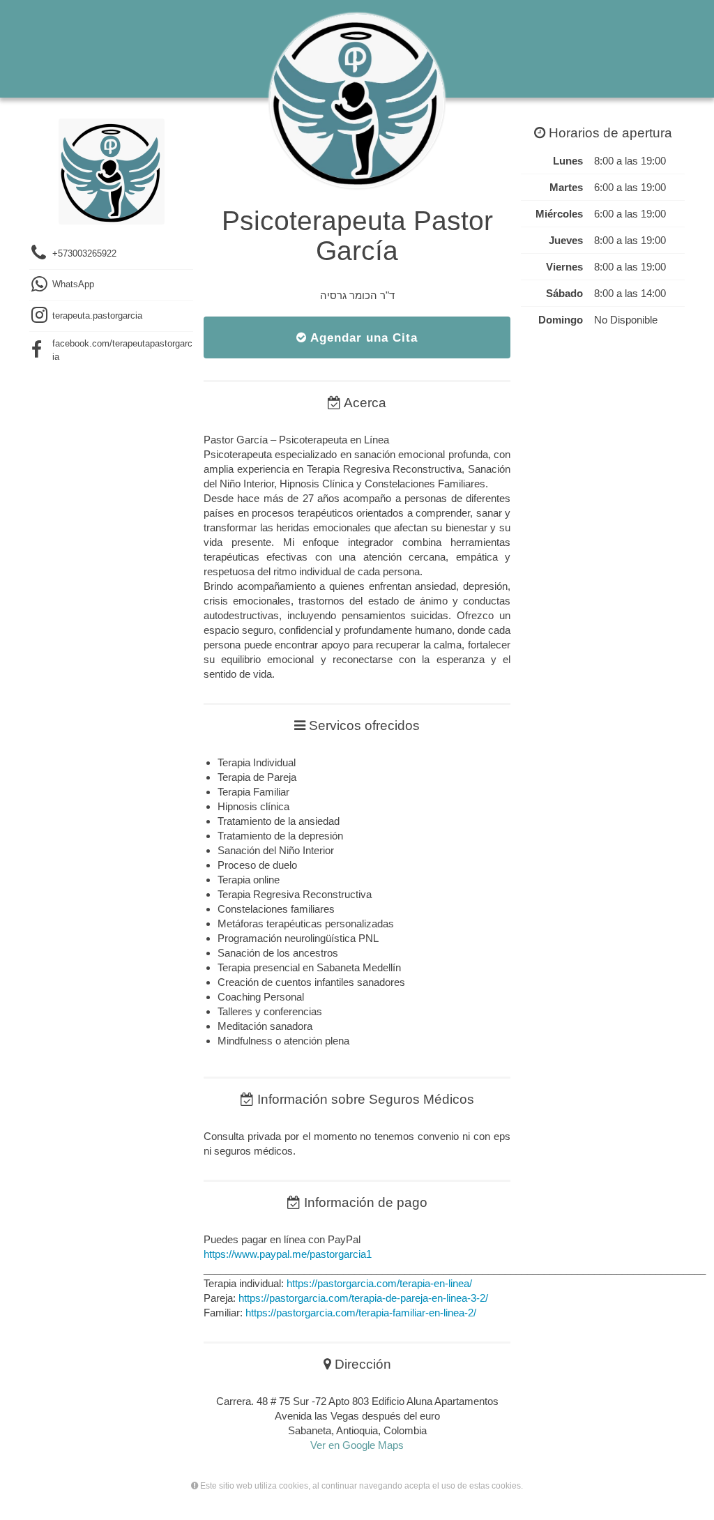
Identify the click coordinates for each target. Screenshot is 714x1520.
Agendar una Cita (362, 337)
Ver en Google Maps (357, 1445)
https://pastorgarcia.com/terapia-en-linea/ (379, 1283)
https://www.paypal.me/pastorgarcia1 (288, 1254)
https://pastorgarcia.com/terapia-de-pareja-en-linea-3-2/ (363, 1298)
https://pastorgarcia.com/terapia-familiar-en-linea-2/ (360, 1312)
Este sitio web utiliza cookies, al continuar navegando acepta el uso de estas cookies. (360, 1486)
